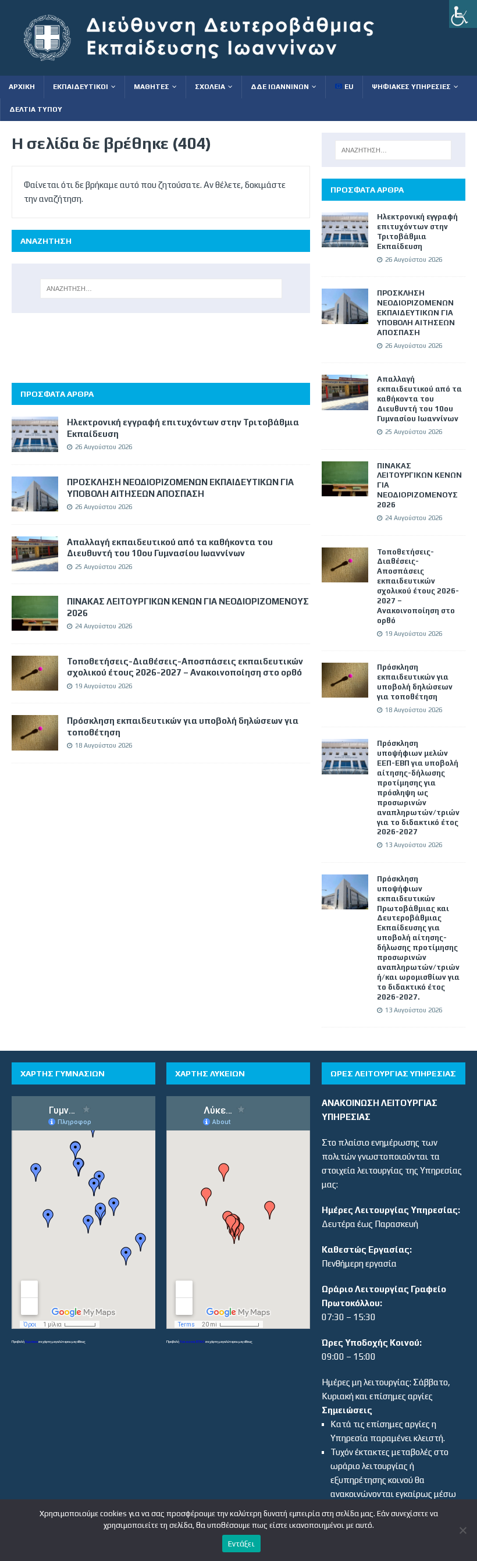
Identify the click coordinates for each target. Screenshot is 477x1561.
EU (348, 87)
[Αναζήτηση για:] (161, 288)
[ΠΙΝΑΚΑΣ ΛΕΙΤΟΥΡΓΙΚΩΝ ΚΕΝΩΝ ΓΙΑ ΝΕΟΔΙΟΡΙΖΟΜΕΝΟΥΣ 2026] (35, 623)
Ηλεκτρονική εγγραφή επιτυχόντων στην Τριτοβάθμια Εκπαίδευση (417, 231)
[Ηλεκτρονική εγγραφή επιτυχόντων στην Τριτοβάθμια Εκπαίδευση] (35, 445)
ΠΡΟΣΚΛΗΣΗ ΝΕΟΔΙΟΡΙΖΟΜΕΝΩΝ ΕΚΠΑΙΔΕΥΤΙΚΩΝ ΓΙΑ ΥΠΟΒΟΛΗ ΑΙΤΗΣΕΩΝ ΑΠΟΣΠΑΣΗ (416, 313)
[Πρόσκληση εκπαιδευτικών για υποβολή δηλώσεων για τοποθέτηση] (35, 743)
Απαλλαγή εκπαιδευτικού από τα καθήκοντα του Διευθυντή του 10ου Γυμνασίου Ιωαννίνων (419, 399)
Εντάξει (241, 1543)
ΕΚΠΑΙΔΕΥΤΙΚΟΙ (80, 87)
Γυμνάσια (31, 1341)
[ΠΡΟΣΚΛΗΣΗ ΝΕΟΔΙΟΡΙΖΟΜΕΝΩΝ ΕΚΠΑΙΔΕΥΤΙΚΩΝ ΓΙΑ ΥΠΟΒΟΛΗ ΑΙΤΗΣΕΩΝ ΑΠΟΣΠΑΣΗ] (35, 504)
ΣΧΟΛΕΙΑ (210, 87)
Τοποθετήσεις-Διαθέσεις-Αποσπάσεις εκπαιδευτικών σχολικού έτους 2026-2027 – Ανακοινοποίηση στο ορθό (418, 586)
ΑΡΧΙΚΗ (22, 87)
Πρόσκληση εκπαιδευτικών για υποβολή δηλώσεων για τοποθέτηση (415, 682)
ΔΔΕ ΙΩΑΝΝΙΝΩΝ (280, 87)
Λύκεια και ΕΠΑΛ (192, 1341)
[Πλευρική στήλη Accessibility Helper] (463, 14)
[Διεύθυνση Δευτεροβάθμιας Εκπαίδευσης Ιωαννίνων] (209, 68)
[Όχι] (462, 1530)
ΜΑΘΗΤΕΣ (151, 87)
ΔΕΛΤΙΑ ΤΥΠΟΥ (35, 109)
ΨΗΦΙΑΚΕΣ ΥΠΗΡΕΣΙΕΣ (411, 87)
